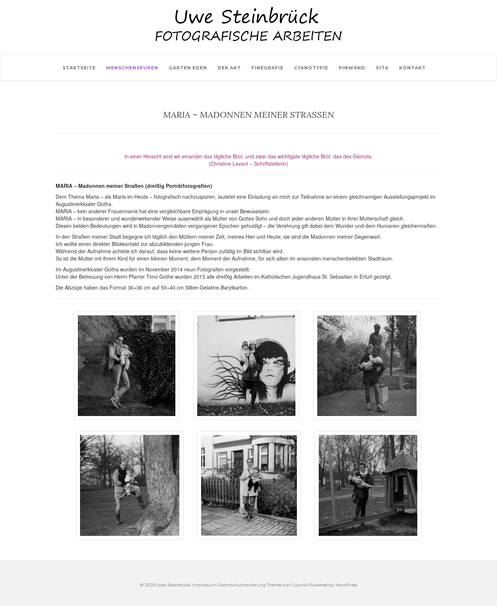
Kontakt (412, 67)
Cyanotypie (311, 67)
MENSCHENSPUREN (132, 67)
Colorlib (299, 584)
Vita (382, 67)
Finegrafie (267, 67)
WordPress (346, 584)
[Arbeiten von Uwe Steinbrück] (248, 3)
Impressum (204, 584)
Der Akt (229, 67)
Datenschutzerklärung (242, 584)
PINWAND (352, 67)
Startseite (79, 67)
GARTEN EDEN (188, 67)
